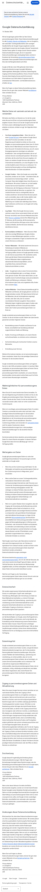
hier (11, 83)
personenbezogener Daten (27, 57)
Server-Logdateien (14, 218)
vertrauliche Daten (33, 423)
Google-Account (14, 137)
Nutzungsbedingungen (18, 517)
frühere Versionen (17, 16)
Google (4, 878)
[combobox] (10, 888)
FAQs (15, 285)
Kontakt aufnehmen (23, 858)
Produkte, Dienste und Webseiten (17, 41)
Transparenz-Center (25, 883)
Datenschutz (23, 878)
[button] (3, 2)
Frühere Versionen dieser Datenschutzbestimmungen (18, 844)
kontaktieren (32, 90)
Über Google (13, 878)
